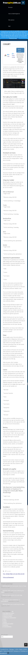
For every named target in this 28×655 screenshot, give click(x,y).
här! (18, 38)
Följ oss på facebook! (8, 577)
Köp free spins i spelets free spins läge (12, 595)
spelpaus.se (20, 59)
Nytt (9, 26)
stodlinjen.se (20, 58)
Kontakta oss (3, 653)
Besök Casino (19, 50)
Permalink (8, 571)
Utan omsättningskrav (14, 13)
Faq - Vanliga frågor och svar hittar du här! (13, 574)
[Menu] (23, 2)
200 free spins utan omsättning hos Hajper (14, 604)
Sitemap (11, 649)
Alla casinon (11, 20)
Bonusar (10, 7)
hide (12, 611)
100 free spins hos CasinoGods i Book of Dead (14, 586)
